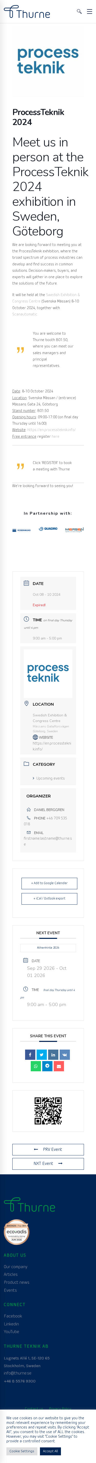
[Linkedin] (53, 1055)
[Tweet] (42, 1055)
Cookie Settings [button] (21, 1451)
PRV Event (52, 1149)
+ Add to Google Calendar (49, 883)
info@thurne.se (17, 1373)
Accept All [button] (50, 1451)
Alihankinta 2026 (48, 948)
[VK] (65, 1055)
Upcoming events (50, 778)
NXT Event (43, 1163)
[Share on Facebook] (30, 1055)
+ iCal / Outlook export (49, 899)
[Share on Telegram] (47, 1066)
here (56, 437)
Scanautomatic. (25, 314)
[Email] (59, 1066)
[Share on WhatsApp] (36, 1066)
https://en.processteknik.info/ (51, 430)
